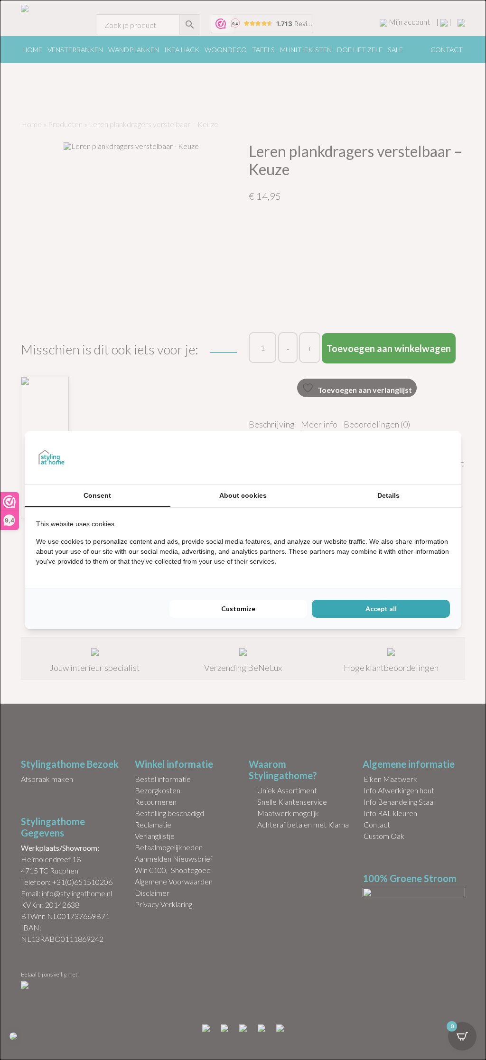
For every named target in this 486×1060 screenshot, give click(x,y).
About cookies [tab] (243, 495)
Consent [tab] (97, 495)
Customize (238, 608)
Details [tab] (388, 495)
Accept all (381, 608)
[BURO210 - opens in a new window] (414, 457)
